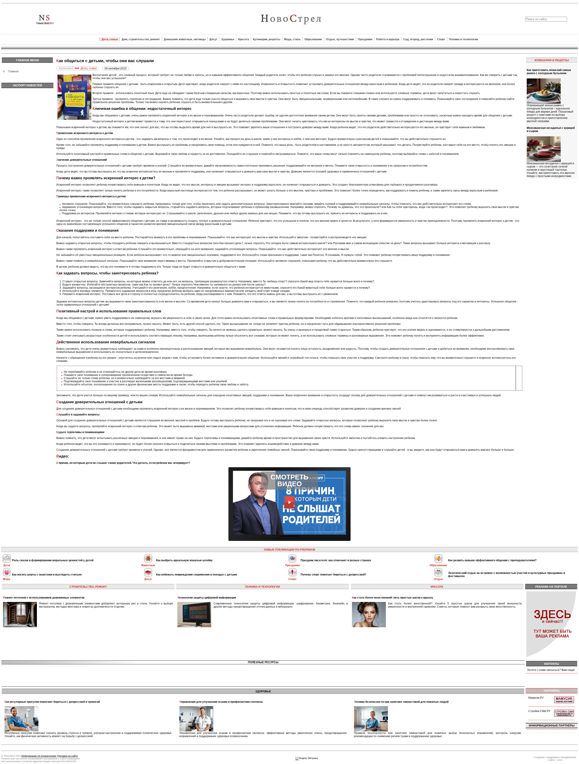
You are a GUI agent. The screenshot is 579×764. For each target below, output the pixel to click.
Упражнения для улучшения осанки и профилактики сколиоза (221, 701)
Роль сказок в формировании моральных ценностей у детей (52, 560)
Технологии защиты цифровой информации (206, 597)
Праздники (365, 39)
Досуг (213, 39)
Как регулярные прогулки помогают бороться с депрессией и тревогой (52, 701)
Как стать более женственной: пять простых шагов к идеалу (392, 597)
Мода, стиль (292, 39)
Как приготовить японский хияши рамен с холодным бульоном (549, 71)
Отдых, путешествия (340, 39)
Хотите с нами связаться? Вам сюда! (551, 670)
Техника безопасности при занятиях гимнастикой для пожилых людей (401, 701)
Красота (243, 39)
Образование (313, 39)
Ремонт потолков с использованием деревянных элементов (43, 597)
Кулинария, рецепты (266, 39)
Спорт (441, 39)
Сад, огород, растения (418, 39)
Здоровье (227, 39)
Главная (13, 71)
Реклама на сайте (67, 756)
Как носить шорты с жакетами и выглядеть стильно (47, 574)
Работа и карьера (387, 39)
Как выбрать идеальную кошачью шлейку (184, 560)
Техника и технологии (463, 39)
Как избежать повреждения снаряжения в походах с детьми (196, 574)
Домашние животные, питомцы (185, 39)
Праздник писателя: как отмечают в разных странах (336, 560)
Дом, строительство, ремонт (141, 39)
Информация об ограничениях (39, 756)
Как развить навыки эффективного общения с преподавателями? (492, 560)
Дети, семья (110, 39)
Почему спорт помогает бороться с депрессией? (333, 574)
